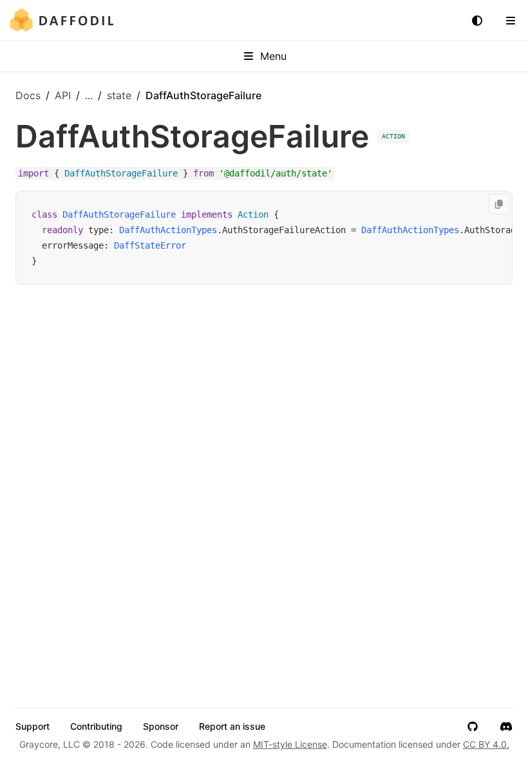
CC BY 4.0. (486, 744)
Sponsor (160, 726)
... (89, 95)
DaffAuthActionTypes (168, 230)
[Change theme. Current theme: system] (477, 20)
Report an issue (232, 726)
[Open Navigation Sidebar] (510, 20)
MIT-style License (290, 744)
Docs (28, 95)
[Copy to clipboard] (499, 204)
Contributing (96, 726)
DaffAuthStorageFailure (119, 214)
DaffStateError (150, 245)
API (63, 95)
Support (32, 726)
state (119, 95)
